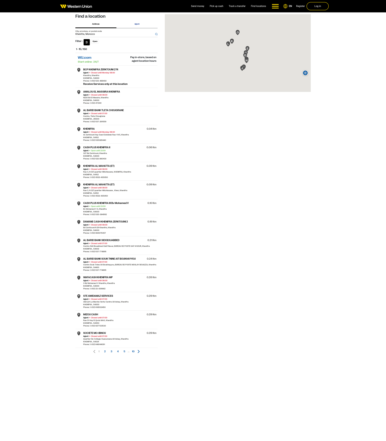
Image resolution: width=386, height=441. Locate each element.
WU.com (84, 57)
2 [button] (105, 351)
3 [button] (111, 351)
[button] (288, 6)
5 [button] (124, 351)
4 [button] (118, 351)
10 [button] (133, 351)
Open (95, 41)
